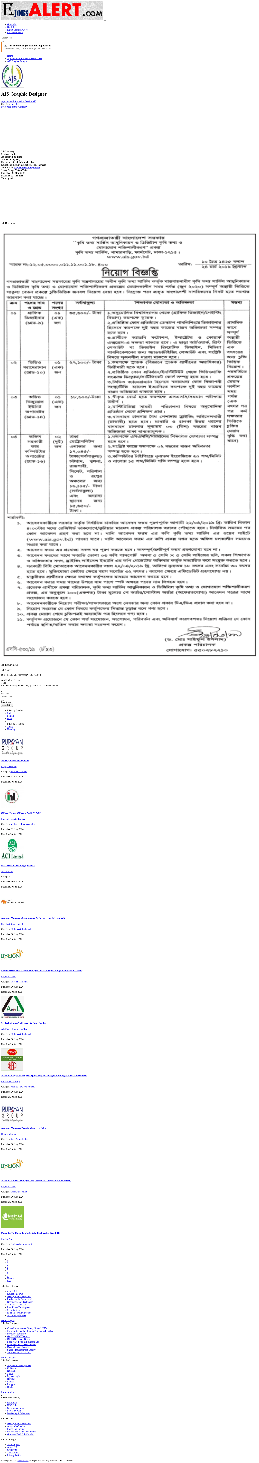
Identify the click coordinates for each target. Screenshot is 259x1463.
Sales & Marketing (19, 771)
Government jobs (15, 1408)
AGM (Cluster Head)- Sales (15, 760)
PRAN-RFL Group (10, 1081)
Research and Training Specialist (18, 865)
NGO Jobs (12, 1405)
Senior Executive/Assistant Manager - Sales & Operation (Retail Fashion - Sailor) (42, 970)
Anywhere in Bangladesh (27, 167)
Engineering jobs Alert (21, 1244)
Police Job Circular (16, 1429)
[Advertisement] (91, 129)
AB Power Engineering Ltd (14, 1029)
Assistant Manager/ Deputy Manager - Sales (23, 1128)
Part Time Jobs (14, 1410)
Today (10, 726)
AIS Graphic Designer (17, 61)
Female (10, 715)
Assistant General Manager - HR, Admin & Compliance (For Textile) (36, 1180)
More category (8, 1320)
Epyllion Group (8, 976)
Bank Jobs (12, 27)
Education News (15, 32)
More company (8, 1357)
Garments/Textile (18, 1191)
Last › (10, 1281)
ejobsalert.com (22, 1460)
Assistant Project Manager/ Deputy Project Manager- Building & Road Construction (44, 1075)
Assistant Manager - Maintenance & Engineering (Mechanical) (33, 918)
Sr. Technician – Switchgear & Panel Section (23, 1023)
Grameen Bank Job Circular (20, 1434)
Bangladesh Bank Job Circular (21, 1431)
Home (10, 56)
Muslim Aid (6, 1239)
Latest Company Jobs (17, 29)
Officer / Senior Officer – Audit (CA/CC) (21, 813)
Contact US (12, 1450)
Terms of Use (13, 1452)
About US (12, 1447)
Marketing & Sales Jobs (18, 1413)
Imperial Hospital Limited (13, 819)
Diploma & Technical (20, 929)
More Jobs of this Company (14, 106)
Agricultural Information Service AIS (24, 58)
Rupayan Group (8, 766)
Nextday (11, 729)
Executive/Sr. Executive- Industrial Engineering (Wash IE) (30, 1233)
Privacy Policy (14, 1455)
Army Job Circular (16, 1426)
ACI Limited (7, 871)
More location (7, 1392)
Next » (10, 1278)
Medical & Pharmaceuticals (23, 824)
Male (9, 713)
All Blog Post (13, 1444)
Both (9, 718)
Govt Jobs (15, 104)
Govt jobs (11, 24)
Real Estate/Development (22, 1086)
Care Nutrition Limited (12, 924)
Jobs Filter (7, 705)
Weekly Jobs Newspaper (19, 1423)
